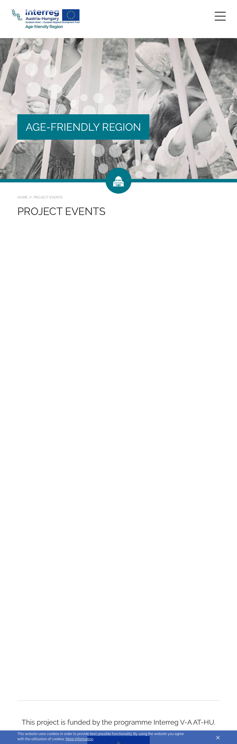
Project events (48, 197)
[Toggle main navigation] (220, 16)
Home (22, 197)
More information (79, 739)
